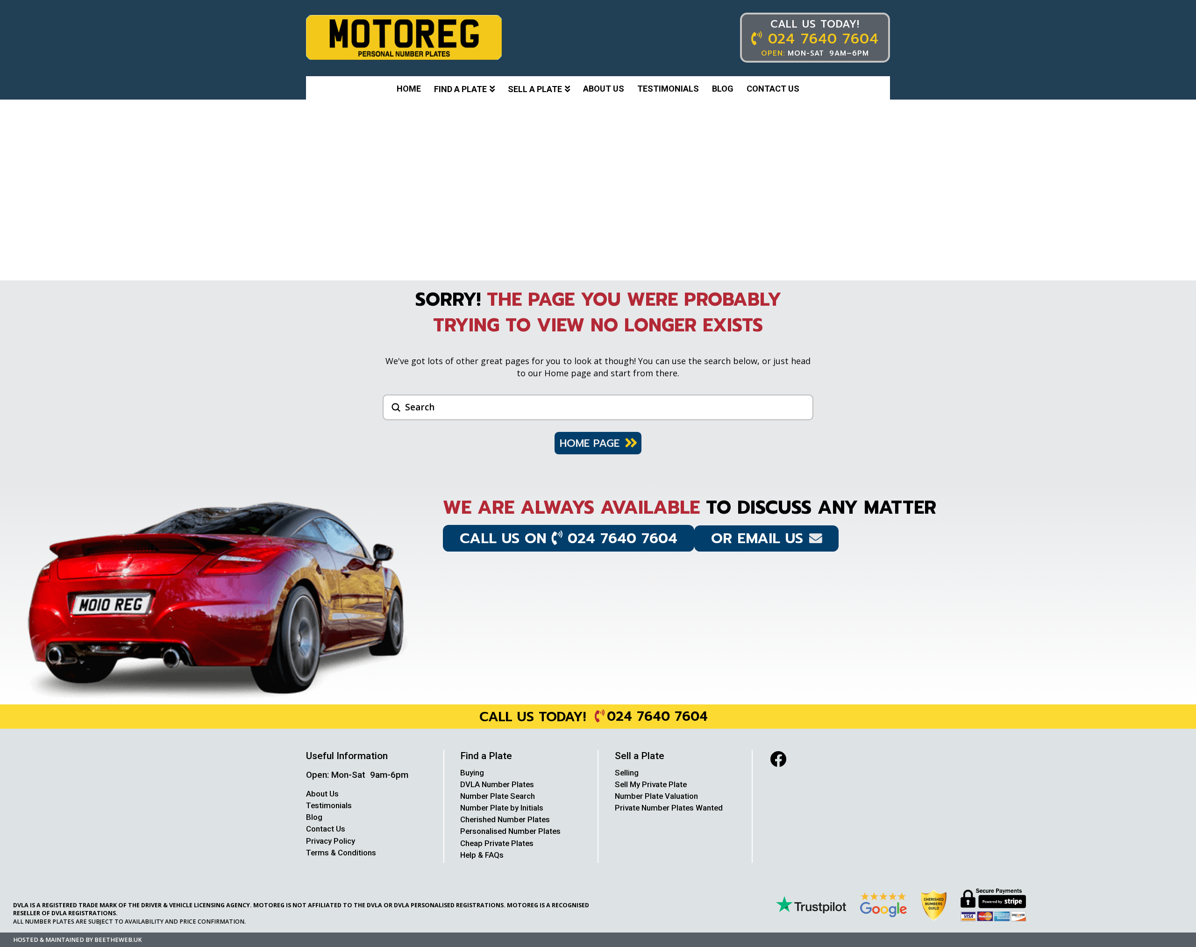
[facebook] (778, 759)
